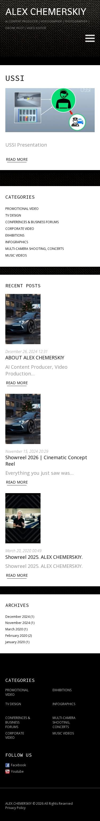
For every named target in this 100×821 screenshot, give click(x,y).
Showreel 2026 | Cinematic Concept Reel (46, 460)
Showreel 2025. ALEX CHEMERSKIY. (44, 557)
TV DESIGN (13, 215)
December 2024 (17, 616)
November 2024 (17, 622)
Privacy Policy (15, 808)
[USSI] (50, 110)
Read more (17, 159)
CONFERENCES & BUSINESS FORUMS (32, 222)
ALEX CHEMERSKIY (45, 12)
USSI (15, 78)
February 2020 (16, 635)
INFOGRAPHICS (16, 242)
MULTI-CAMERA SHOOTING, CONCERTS (34, 248)
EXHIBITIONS (14, 235)
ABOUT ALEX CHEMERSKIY (34, 357)
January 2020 (15, 642)
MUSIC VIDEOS (16, 255)
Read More (17, 382)
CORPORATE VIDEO (19, 228)
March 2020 (14, 629)
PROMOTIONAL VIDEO (22, 208)
